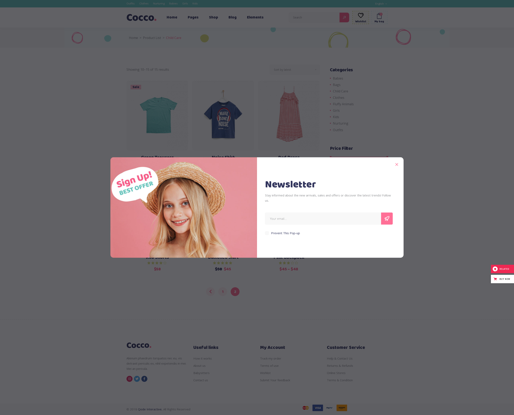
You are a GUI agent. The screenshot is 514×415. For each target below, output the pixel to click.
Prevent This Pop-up (285, 233)
